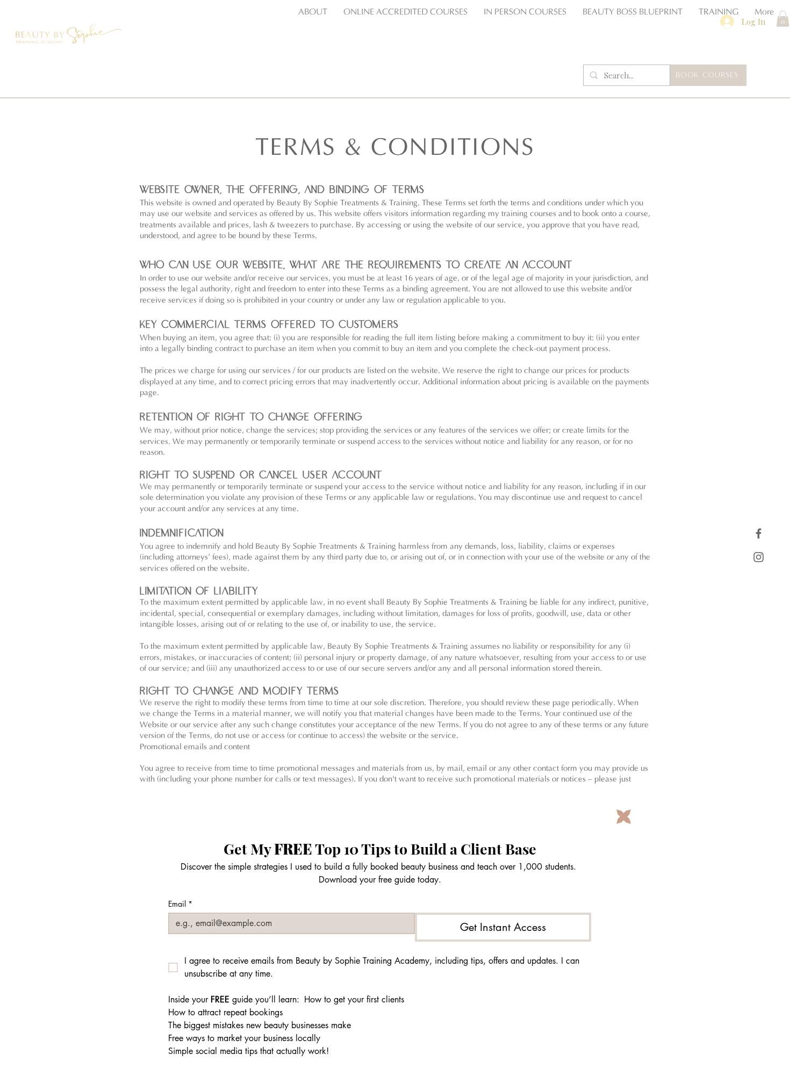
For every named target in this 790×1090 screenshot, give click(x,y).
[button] (623, 816)
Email (180, 903)
